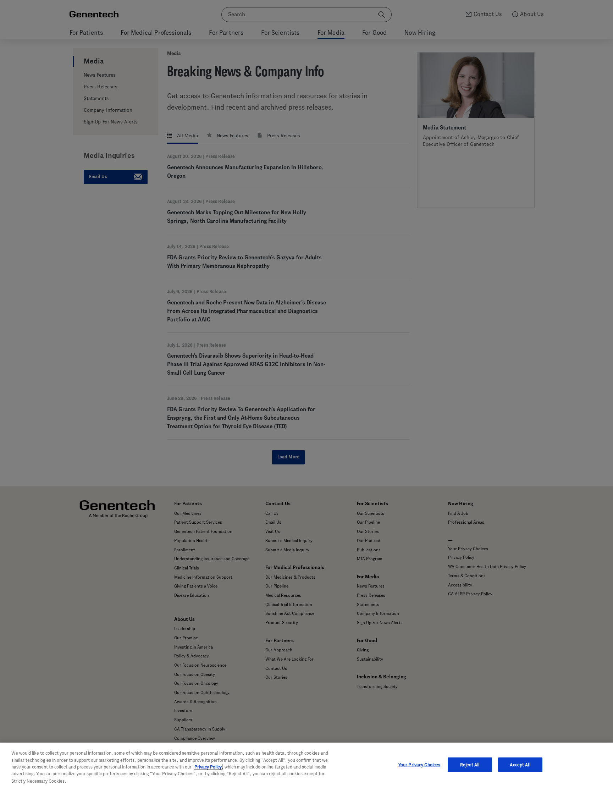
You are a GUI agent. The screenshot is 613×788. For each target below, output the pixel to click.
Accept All (520, 764)
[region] (306, 765)
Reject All (469, 764)
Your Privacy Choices (419, 764)
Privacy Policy (208, 767)
